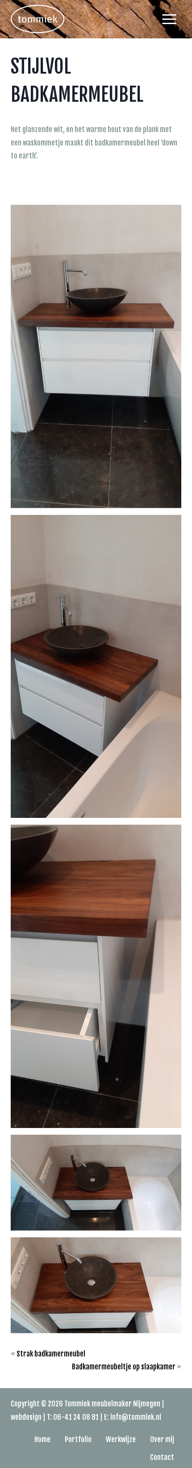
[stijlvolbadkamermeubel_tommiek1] (96, 356)
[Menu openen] (169, 19)
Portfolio (78, 1439)
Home (42, 1439)
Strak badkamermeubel (51, 1353)
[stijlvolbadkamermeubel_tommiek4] (96, 1183)
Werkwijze (121, 1439)
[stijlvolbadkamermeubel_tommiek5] (96, 1285)
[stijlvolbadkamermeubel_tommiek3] (96, 976)
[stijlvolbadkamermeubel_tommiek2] (96, 666)
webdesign (26, 1417)
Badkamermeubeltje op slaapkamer (123, 1366)
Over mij (162, 1439)
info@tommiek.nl (135, 1417)
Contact (162, 1457)
